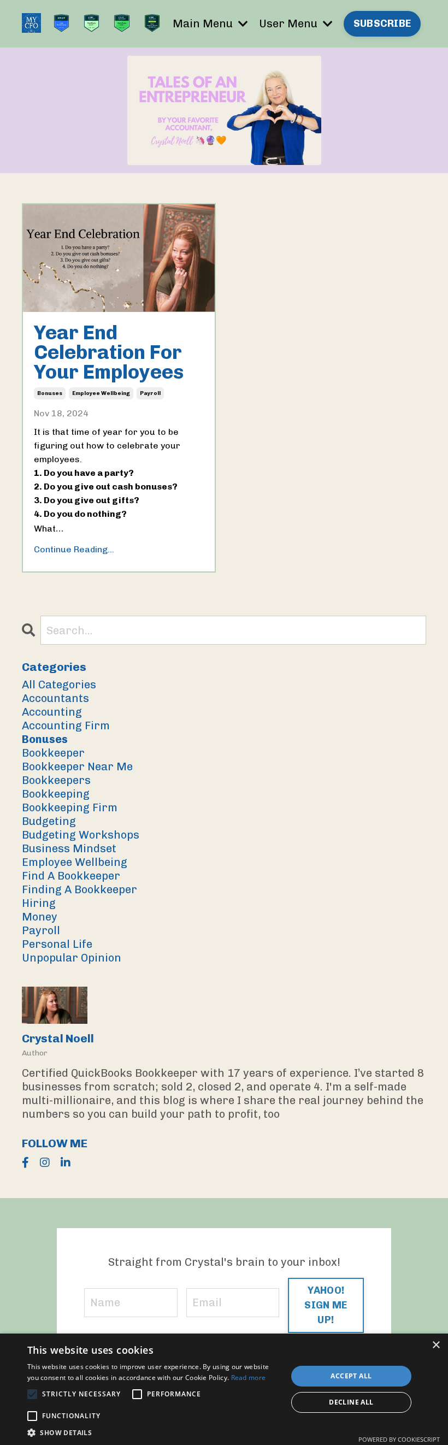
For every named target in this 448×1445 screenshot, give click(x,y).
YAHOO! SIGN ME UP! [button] (325, 1305)
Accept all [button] (351, 1376)
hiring (39, 903)
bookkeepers (56, 780)
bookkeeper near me (77, 766)
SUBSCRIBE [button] (382, 23)
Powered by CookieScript (399, 1439)
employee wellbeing (101, 393)
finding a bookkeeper (79, 889)
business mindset (69, 848)
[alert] (224, 1389)
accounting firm (66, 725)
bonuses (49, 393)
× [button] (436, 1345)
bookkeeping (56, 793)
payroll (150, 393)
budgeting (49, 821)
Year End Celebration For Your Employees (109, 352)
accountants (55, 698)
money (39, 916)
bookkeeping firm (69, 807)
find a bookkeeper (71, 875)
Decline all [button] (351, 1402)
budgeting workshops (80, 834)
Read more (248, 1377)
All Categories (59, 684)
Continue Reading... (74, 549)
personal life (57, 944)
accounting (52, 711)
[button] (153, 1432)
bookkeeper (53, 752)
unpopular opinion (71, 957)
